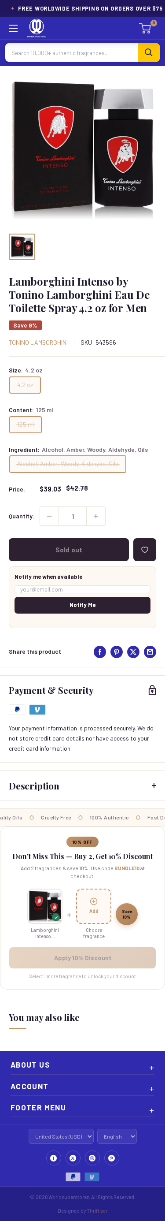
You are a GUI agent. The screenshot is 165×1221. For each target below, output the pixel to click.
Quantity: (21, 516)
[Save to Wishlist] (144, 549)
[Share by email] (150, 652)
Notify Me (82, 604)
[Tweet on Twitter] (133, 652)
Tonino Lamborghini (38, 342)
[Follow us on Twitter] (73, 1157)
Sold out (68, 550)
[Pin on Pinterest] (116, 652)
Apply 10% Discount (82, 957)
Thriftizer (97, 1210)
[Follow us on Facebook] (53, 1157)
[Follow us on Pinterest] (111, 1157)
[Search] (149, 52)
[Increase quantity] (96, 516)
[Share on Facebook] (100, 652)
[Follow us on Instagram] (92, 1157)
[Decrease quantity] (49, 516)
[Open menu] (13, 28)
